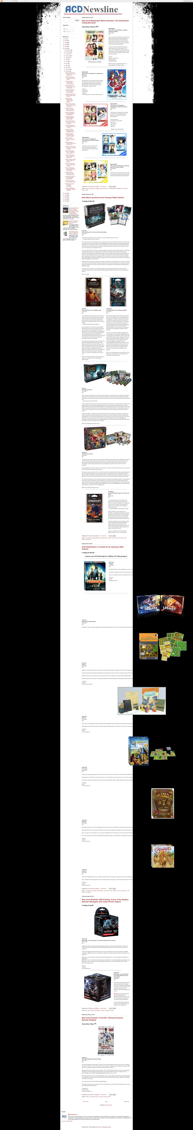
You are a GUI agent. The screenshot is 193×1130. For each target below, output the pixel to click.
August (67, 57)
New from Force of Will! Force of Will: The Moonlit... (70, 160)
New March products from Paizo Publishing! (69, 185)
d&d (88, 1010)
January (67, 71)
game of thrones (111, 537)
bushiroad (91, 188)
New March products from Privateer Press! (70, 181)
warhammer (88, 539)
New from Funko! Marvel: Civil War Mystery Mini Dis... (70, 109)
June (67, 61)
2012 (65, 199)
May (67, 63)
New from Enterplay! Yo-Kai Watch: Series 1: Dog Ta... (70, 126)
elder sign (90, 537)
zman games (88, 892)
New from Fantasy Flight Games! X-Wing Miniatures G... (70, 130)
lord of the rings (119, 537)
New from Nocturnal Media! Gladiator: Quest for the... (69, 118)
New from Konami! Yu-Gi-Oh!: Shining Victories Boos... (70, 91)
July (67, 59)
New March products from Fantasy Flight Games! (103, 198)
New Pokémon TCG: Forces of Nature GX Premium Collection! (73, 232)
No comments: (103, 186)
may (99, 1096)
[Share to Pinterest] (115, 186)
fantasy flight (95, 537)
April (67, 65)
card (86, 537)
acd (86, 890)
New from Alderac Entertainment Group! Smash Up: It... (70, 143)
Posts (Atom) (109, 1105)
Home (106, 1101)
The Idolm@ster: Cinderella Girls (116, 188)
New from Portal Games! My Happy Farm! (70, 139)
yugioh (108, 1096)
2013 (65, 197)
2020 (65, 40)
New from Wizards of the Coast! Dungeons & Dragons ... (70, 122)
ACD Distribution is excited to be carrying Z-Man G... (70, 82)
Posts (66, 29)
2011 (65, 201)
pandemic (124, 890)
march (101, 188)
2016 (65, 48)
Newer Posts (86, 1101)
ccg (95, 188)
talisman (84, 539)
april (86, 1010)
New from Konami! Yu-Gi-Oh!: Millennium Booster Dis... (70, 156)
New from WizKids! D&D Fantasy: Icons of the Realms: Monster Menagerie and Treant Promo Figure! (105, 901)
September (68, 55)
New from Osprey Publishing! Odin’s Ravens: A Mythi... (69, 135)
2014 (65, 195)
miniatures (107, 1010)
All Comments (68, 31)
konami (96, 1096)
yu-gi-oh (105, 1096)
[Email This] (109, 186)
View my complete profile (66, 1121)
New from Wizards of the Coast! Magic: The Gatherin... (69, 113)
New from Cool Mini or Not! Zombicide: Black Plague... (70, 177)
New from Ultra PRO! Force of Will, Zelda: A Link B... (70, 165)
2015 (65, 193)
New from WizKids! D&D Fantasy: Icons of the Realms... (70, 87)
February (68, 69)
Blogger (109, 1127)
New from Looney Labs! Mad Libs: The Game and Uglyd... (70, 147)
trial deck (125, 188)
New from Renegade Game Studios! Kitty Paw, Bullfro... (70, 169)
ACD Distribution (73, 1114)
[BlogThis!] (111, 186)
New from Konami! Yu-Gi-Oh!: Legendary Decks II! (74, 222)
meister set (105, 188)
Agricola (89, 890)
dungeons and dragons (95, 1010)
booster (87, 188)
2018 (65, 44)
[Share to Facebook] (114, 186)
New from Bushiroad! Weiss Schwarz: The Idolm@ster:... (70, 74)
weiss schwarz (85, 190)
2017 (65, 46)
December (68, 50)
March (67, 67)
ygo (102, 1096)
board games (100, 890)
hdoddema (99, 1127)
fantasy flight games (103, 537)
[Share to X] (112, 186)
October (67, 53)
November (68, 52)
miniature (103, 1010)
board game (94, 890)
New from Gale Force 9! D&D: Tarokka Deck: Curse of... (70, 95)
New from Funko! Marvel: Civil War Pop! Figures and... (70, 173)
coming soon (115, 890)
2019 (65, 42)
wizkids (112, 1010)
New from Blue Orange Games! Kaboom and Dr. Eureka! (70, 105)
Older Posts (126, 1101)
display (97, 188)
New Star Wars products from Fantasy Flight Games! (69, 100)
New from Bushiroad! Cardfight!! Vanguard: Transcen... (70, 189)
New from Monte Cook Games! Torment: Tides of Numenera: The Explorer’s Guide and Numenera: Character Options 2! (74, 210)
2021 (65, 38)
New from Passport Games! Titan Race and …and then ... (70, 152)
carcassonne (106, 890)
